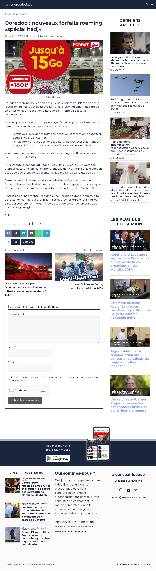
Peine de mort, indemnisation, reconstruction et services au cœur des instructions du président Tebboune (130, 148)
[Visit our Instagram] (128, 490)
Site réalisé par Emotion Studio (134, 564)
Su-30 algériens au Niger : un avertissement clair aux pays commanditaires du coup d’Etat (129, 104)
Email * (12, 362)
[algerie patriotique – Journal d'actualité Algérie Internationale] (19, 4)
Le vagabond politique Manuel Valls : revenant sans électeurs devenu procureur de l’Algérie (129, 62)
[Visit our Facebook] (121, 490)
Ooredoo (27, 241)
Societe (23, 13)
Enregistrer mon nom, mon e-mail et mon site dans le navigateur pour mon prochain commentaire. (55, 378)
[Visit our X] (135, 490)
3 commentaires (135, 200)
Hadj (15, 241)
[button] (147, 4)
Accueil (10, 13)
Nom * (12, 347)
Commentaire (17, 314)
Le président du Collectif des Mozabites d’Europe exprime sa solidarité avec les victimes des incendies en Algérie (130, 192)
